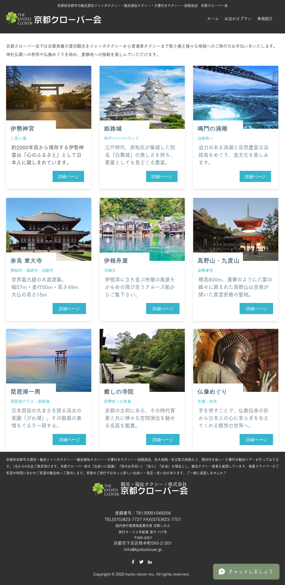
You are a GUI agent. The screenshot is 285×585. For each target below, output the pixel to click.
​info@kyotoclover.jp (143, 549)
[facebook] (133, 562)
